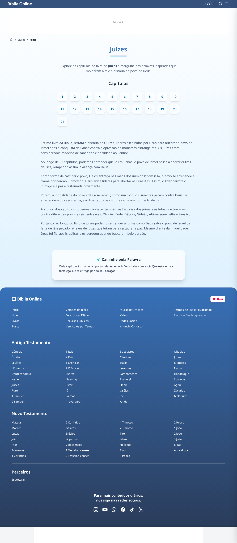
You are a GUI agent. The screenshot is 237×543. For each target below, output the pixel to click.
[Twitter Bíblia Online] (141, 509)
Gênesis (17, 351)
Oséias (124, 390)
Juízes (15, 385)
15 (112, 109)
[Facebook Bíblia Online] (123, 509)
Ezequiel (125, 379)
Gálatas (71, 428)
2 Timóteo (126, 428)
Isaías (123, 363)
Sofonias (179, 379)
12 (75, 109)
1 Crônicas (72, 363)
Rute (15, 390)
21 (62, 122)
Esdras (70, 374)
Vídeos (124, 315)
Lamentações (128, 374)
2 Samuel (18, 402)
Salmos (70, 396)
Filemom (125, 439)
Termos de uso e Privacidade (193, 310)
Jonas (177, 357)
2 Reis (69, 357)
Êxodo (16, 357)
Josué (15, 379)
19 (162, 109)
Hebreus (125, 445)
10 (174, 96)
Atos (15, 445)
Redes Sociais (129, 321)
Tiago (123, 450)
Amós (123, 402)
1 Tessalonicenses (77, 450)
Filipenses (72, 439)
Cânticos (125, 357)
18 (149, 109)
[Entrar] (208, 4)
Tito (122, 433)
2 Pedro (179, 422)
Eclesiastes (127, 351)
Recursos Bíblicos (77, 321)
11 (62, 109)
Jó (67, 390)
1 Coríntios (19, 456)
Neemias (71, 379)
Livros (21, 39)
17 (137, 109)
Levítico (17, 363)
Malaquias (181, 396)
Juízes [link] (33, 39)
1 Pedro (125, 456)
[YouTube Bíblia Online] (105, 509)
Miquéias (180, 363)
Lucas (15, 433)
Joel (122, 396)
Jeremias (125, 368)
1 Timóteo (126, 422)
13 (87, 109)
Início (15, 310)
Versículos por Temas (80, 326)
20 (174, 109)
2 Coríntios (73, 422)
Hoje (15, 315)
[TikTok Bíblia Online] (132, 509)
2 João (178, 433)
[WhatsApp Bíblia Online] (114, 509)
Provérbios (73, 402)
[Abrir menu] (226, 4)
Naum (178, 368)
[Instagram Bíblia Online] (96, 509)
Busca (15, 326)
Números (18, 368)
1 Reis (69, 351)
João (14, 439)
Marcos (17, 428)
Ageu (177, 385)
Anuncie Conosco (131, 326)
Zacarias (179, 390)
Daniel (124, 385)
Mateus (17, 422)
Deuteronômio (21, 374)
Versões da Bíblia (77, 310)
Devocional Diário (77, 315)
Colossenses (74, 445)
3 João (178, 439)
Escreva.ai (18, 480)
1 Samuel (18, 396)
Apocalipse (181, 450)
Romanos (18, 450)
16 (124, 109)
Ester (69, 385)
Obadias (179, 351)
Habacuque (181, 374)
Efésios (70, 433)
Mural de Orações (131, 310)
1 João (178, 428)
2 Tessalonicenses (77, 456)
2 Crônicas (72, 368)
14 (99, 109)
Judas (177, 445)
